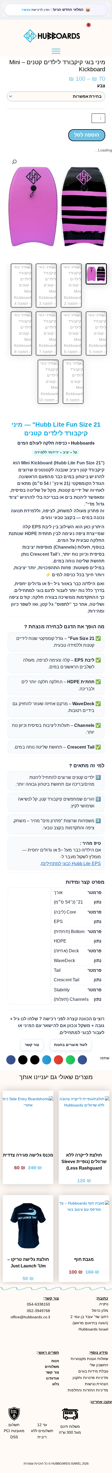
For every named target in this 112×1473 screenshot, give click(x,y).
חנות (55, 1361)
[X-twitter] (92, 1448)
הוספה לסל (86, 135)
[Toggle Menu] (56, 51)
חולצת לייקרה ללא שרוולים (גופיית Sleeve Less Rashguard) (84, 1161)
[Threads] (104, 1448)
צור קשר (32, 1045)
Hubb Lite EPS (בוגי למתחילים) (71, 863)
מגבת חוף (84, 1259)
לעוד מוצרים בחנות (71, 1045)
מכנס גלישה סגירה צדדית (28, 1155)
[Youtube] (92, 1436)
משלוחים (52, 1367)
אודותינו (52, 1378)
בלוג (55, 1384)
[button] (21, 25)
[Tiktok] (104, 1436)
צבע (101, 85)
